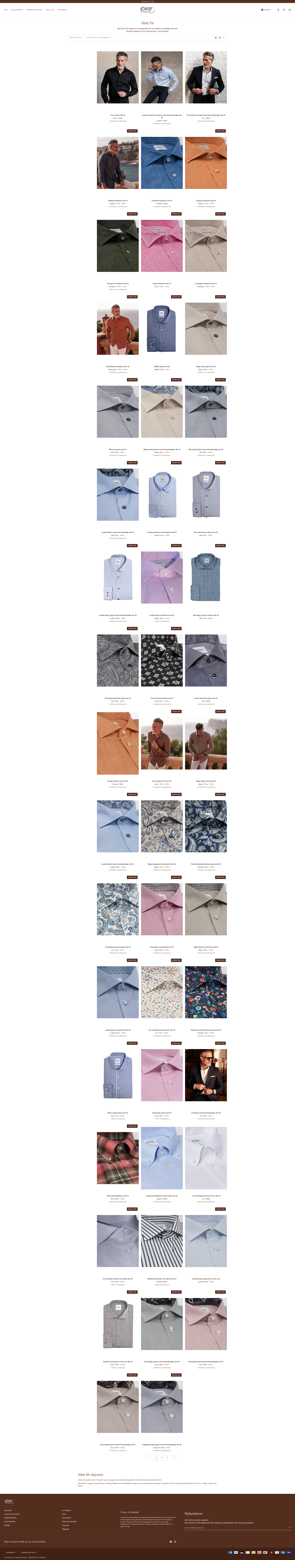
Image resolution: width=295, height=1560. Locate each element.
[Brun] (167, 787)
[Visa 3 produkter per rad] (220, 37)
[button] (16, 10)
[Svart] (121, 121)
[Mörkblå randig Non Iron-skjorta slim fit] (162, 1241)
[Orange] (211, 207)
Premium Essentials (69, 1521)
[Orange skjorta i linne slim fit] (118, 743)
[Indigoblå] (156, 1368)
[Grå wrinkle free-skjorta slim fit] (206, 660)
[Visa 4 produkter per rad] (224, 37)
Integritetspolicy (10, 1518)
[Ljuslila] (161, 621)
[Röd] (119, 1202)
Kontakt (7, 1525)
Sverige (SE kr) (147, 1)
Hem (64, 1514)
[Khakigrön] (108, 207)
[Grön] (159, 1368)
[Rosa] (165, 953)
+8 (126, 207)
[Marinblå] (157, 870)
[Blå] (203, 372)
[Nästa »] (175, 1457)
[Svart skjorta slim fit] (118, 77)
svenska (10, 1552)
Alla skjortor (66, 1518)
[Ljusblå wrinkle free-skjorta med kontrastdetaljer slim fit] (162, 77)
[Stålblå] (123, 207)
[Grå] (115, 704)
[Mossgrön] (123, 290)
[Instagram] (175, 1542)
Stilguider (65, 1529)
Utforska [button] (66, 1510)
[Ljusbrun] (115, 207)
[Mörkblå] (161, 1285)
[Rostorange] (123, 372)
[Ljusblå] (117, 121)
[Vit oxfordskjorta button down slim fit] (206, 1158)
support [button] (8, 1510)
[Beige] (207, 372)
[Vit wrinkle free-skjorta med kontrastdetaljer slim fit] (206, 77)
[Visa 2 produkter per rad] (216, 37)
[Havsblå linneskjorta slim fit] (162, 163)
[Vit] (113, 121)
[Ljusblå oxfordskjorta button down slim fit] (162, 1158)
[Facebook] (171, 1542)
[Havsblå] (112, 207)
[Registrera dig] (289, 1527)
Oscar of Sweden (14, 1557)
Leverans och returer (12, 1514)
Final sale (65, 1525)
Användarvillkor (10, 1521)
